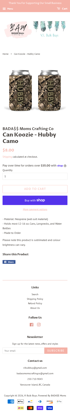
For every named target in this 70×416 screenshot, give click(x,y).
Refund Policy (35, 303)
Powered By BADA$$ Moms (52, 395)
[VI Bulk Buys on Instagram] (39, 325)
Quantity (7, 170)
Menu (10, 8)
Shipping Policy (35, 298)
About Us (35, 307)
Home (5, 54)
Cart (64, 8)
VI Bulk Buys (30, 395)
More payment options (35, 209)
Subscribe (56, 351)
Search (35, 294)
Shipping (7, 156)
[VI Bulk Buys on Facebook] (31, 325)
